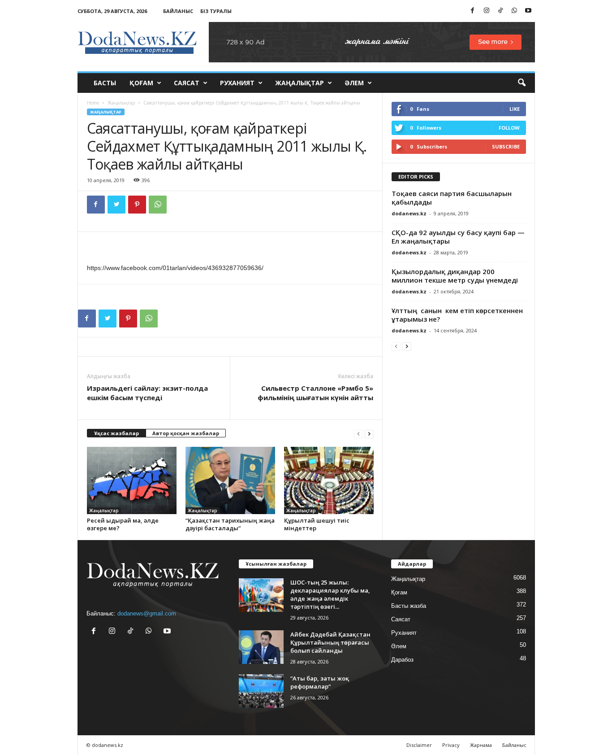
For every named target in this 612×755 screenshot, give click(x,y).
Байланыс (178, 11)
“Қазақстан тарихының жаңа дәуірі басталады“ (230, 524)
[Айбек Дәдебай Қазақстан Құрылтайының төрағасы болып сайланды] (261, 647)
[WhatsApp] (514, 10)
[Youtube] (528, 10)
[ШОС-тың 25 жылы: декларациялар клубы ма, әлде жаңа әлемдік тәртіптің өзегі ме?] (261, 595)
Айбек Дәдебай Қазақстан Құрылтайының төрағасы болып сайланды (330, 642)
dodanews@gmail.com (146, 613)
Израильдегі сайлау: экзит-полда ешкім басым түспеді (147, 393)
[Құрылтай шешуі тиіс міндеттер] (329, 480)
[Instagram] (486, 10)
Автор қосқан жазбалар (185, 433)
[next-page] (369, 433)
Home (93, 103)
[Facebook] (472, 10)
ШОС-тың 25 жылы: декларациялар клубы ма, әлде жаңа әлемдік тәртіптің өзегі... (330, 594)
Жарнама (481, 745)
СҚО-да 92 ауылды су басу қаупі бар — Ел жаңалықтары (458, 236)
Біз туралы (216, 11)
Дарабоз (402, 659)
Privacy (451, 745)
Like (514, 108)
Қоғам (141, 83)
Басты (105, 83)
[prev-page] (358, 433)
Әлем (354, 83)
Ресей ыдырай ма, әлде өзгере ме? (123, 524)
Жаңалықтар (299, 83)
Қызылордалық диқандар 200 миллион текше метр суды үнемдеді (455, 275)
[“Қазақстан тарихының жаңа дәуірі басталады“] (230, 480)
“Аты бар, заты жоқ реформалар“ (319, 682)
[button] (521, 83)
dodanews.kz (409, 213)
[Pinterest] (137, 205)
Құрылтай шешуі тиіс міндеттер (316, 524)
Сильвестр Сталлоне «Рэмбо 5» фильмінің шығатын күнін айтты (315, 393)
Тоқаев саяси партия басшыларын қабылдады (452, 197)
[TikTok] (500, 10)
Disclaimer (419, 745)
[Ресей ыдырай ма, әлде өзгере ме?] (132, 480)
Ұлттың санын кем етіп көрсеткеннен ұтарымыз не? (458, 314)
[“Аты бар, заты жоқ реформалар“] (261, 691)
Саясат (186, 83)
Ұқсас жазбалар (116, 433)
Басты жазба (408, 605)
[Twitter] (116, 205)
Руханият (237, 83)
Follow (509, 127)
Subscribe (506, 146)
